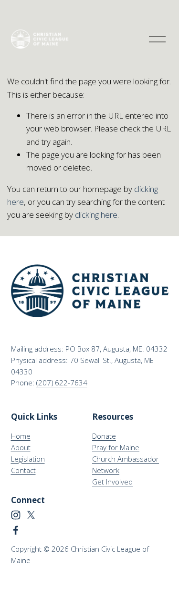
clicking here (96, 214)
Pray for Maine (115, 447)
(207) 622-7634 (61, 382)
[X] (31, 515)
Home (21, 436)
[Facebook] (16, 530)
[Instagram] (16, 515)
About (21, 447)
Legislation (28, 459)
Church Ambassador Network (125, 464)
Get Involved (112, 481)
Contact (23, 470)
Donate (104, 436)
